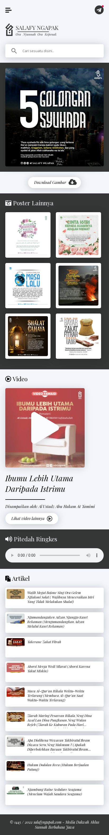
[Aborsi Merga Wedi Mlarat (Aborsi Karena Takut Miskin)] (16, 668)
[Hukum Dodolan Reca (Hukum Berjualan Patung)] (16, 766)
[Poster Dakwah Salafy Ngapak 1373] (28, 235)
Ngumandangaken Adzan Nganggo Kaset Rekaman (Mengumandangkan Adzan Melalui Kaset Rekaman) (57, 621)
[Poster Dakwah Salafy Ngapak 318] (78, 286)
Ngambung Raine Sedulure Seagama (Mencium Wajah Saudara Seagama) (54, 791)
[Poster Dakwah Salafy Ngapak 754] (28, 336)
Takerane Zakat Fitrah (44, 641)
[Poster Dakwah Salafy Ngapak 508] (78, 235)
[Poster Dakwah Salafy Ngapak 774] (78, 336)
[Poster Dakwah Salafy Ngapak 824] (28, 286)
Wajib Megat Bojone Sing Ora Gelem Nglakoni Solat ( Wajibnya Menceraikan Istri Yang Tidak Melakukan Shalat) (60, 597)
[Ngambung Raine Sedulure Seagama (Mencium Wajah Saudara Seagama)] (16, 790)
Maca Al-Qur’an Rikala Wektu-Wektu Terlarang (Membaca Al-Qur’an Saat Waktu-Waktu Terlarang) (55, 695)
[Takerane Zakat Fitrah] (16, 642)
